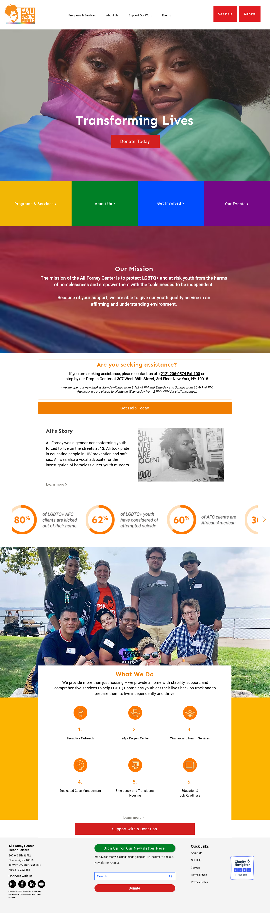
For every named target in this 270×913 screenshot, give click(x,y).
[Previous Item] (6, 519)
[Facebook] (22, 884)
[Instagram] (12, 884)
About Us (196, 852)
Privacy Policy (199, 882)
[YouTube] (41, 884)
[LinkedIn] (32, 884)
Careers (195, 867)
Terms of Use (199, 874)
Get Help (196, 860)
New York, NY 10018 (21, 860)
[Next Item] (264, 519)
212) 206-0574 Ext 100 (180, 373)
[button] (142, 15)
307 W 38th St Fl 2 (20, 855)
